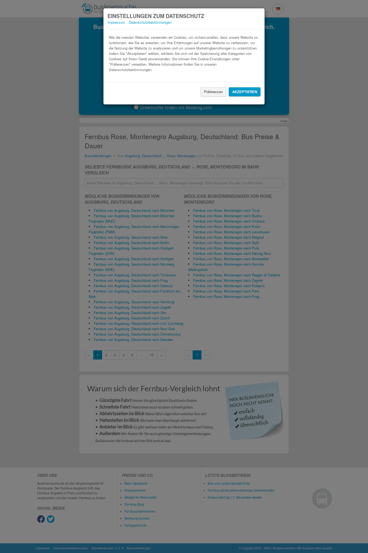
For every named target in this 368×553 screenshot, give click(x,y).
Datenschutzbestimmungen (150, 22)
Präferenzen (213, 91)
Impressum (116, 22)
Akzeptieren (244, 91)
